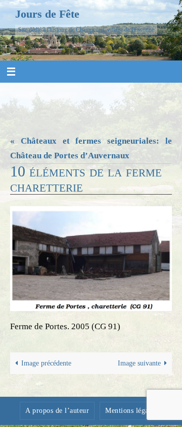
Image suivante (139, 363)
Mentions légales (131, 410)
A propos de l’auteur (57, 410)
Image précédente (46, 363)
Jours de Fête (47, 14)
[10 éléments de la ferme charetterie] (91, 258)
